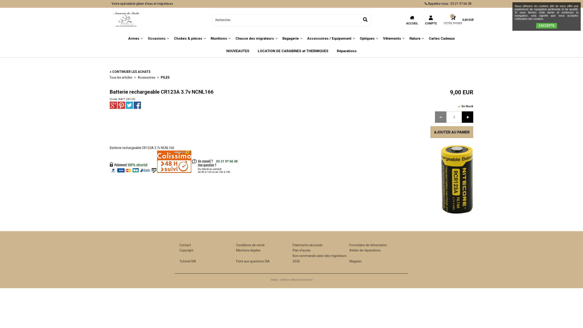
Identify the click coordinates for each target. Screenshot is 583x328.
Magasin (355, 261)
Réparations (347, 51)
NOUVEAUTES (237, 51)
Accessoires (146, 77)
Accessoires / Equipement (329, 38)
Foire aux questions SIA (253, 261)
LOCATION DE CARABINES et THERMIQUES (293, 51)
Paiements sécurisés (308, 245)
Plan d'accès (302, 250)
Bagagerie (290, 38)
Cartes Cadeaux (442, 38)
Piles (165, 77)
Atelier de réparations (365, 250)
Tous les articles (120, 77)
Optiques (367, 38)
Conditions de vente (250, 245)
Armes (133, 38)
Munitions (219, 38)
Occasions (157, 38)
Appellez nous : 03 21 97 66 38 (449, 3)
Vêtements (392, 38)
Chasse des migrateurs (254, 38)
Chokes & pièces (188, 38)
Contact (185, 245)
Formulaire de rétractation (368, 245)
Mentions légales (248, 250)
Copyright (186, 250)
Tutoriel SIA (187, 261)
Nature (414, 38)
